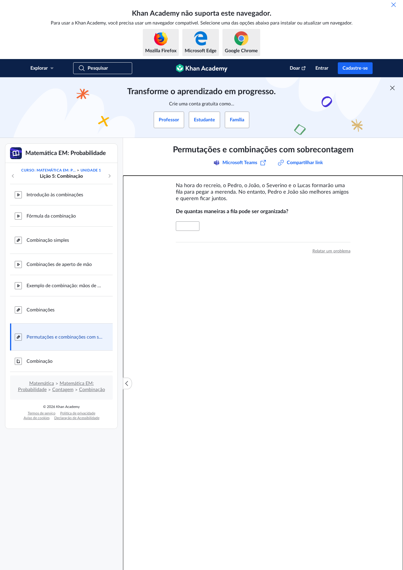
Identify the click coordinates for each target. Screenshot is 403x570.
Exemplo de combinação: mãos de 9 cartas (65, 285)
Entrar (321, 68)
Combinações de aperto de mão (59, 264)
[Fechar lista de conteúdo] (127, 383)
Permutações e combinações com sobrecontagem (65, 337)
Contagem (62, 389)
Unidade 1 (91, 170)
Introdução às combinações (55, 194)
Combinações (41, 310)
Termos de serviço (41, 413)
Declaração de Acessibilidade (76, 418)
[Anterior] (13, 175)
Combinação (40, 361)
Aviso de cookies (37, 418)
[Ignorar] (393, 4)
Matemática (41, 383)
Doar (295, 68)
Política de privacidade (77, 413)
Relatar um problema (331, 251)
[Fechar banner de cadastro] (392, 88)
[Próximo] (109, 175)
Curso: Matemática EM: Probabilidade (48, 170)
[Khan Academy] (201, 68)
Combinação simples (48, 240)
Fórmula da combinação (51, 216)
